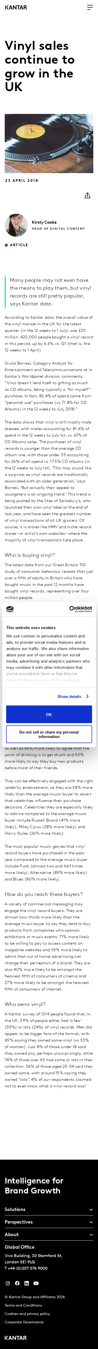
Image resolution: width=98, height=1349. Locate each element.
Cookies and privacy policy (27, 1314)
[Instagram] (8, 1284)
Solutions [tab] (15, 1210)
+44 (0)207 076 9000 (28, 1269)
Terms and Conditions (23, 1306)
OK (49, 714)
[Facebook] (17, 1284)
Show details (69, 696)
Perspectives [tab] (19, 1222)
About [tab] (12, 1235)
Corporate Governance (24, 1322)
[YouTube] (27, 1284)
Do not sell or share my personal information (49, 734)
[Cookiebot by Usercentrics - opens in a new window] (70, 609)
